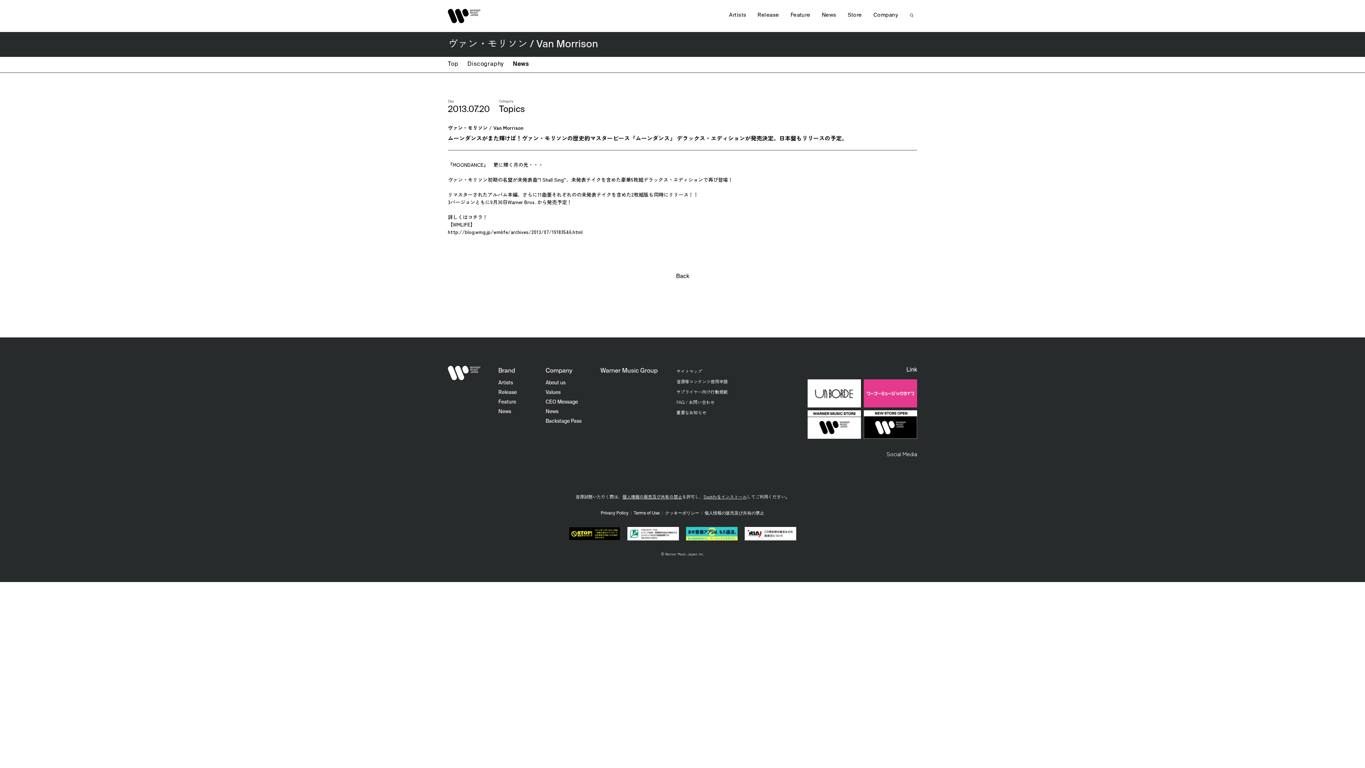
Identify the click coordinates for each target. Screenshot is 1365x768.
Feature (800, 15)
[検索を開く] (911, 15)
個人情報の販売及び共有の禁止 (652, 497)
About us (556, 382)
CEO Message (562, 402)
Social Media (902, 453)
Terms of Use (647, 513)
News (521, 64)
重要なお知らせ (691, 412)
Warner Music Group (629, 371)
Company (885, 15)
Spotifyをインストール (725, 497)
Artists (737, 15)
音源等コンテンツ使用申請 (702, 381)
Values (553, 392)
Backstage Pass (564, 421)
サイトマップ (689, 371)
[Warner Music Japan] (464, 373)
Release (768, 15)
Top (453, 64)
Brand (506, 371)
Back (682, 276)
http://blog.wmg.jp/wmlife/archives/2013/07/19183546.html (515, 231)
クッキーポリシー (682, 513)
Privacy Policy (614, 513)
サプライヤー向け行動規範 (702, 392)
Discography (485, 64)
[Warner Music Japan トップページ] (464, 16)
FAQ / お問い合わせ (695, 402)
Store (855, 15)
